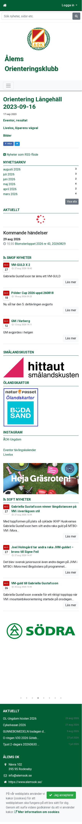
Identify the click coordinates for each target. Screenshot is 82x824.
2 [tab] (27, 698)
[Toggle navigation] (8, 85)
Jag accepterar (62, 795)
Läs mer (70, 282)
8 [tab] (61, 698)
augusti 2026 (12, 169)
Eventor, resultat (15, 120)
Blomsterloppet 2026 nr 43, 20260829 (40, 244)
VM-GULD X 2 (20, 265)
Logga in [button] (68, 5)
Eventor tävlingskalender (19, 450)
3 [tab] (32, 698)
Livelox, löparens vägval (20, 128)
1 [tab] (21, 698)
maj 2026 (9, 184)
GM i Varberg (20, 321)
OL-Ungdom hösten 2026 (20, 718)
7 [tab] (55, 698)
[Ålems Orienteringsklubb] (38, 38)
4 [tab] (38, 698)
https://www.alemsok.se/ (25, 782)
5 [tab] (44, 698)
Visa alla (72, 201)
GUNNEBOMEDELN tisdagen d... (24, 731)
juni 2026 (9, 179)
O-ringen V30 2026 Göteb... (21, 738)
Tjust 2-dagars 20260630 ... (21, 744)
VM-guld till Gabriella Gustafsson (34, 583)
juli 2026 (8, 174)
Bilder (7, 135)
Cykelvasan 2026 (14, 725)
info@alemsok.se (20, 775)
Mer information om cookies (38, 812)
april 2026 (10, 189)
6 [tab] (49, 698)
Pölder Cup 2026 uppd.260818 (32, 293)
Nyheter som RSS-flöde (22, 154)
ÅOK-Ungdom (12, 439)
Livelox (8, 454)
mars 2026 (10, 194)
